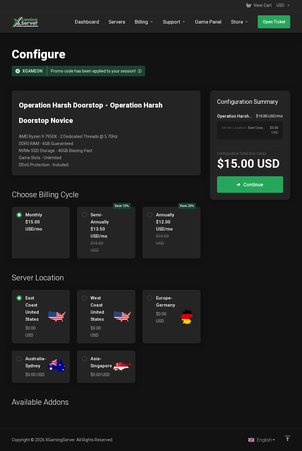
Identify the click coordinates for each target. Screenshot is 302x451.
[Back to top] (287, 438)
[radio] (19, 215)
